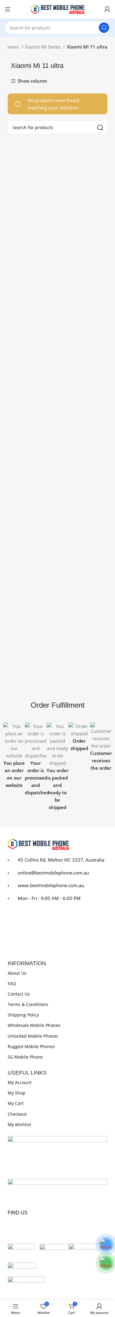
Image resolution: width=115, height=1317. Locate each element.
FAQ (12, 983)
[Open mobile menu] (8, 9)
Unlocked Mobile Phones (33, 1036)
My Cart (16, 1103)
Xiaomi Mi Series (43, 47)
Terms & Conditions (28, 1004)
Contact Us (19, 994)
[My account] (107, 9)
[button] (9, 767)
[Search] (104, 27)
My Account (20, 1082)
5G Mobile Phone (25, 1057)
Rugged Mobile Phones (31, 1046)
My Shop (16, 1093)
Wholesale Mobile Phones (34, 1025)
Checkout (17, 1114)
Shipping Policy (23, 1015)
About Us (17, 973)
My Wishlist (19, 1124)
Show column (32, 81)
